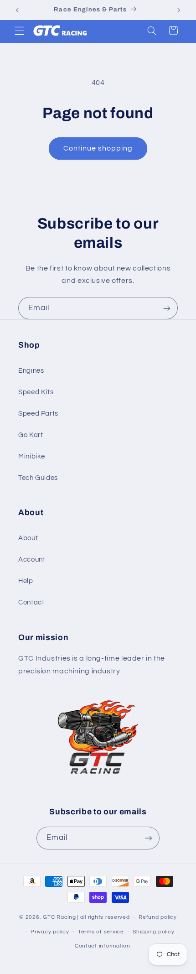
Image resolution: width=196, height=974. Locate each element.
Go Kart (30, 435)
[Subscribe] (166, 308)
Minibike (31, 456)
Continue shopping (98, 148)
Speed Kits (35, 392)
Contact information (102, 945)
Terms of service (101, 931)
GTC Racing (59, 917)
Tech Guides (38, 477)
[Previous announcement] (17, 10)
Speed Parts (38, 413)
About (28, 538)
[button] (19, 30)
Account (31, 559)
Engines (31, 370)
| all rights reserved (103, 917)
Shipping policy (153, 931)
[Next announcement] (179, 10)
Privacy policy (50, 931)
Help (25, 581)
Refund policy (158, 917)
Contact (31, 602)
